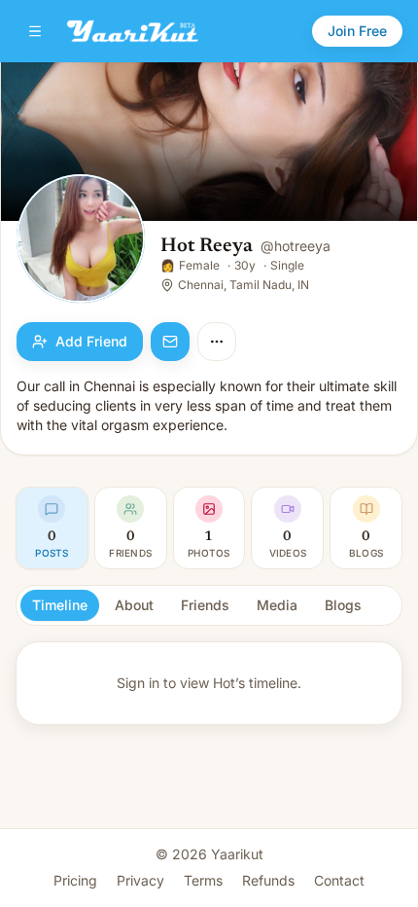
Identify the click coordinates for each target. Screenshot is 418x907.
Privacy (140, 880)
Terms (203, 880)
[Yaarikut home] (132, 31)
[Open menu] (35, 31)
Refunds (268, 880)
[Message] (170, 341)
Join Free (357, 30)
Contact (339, 880)
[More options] (216, 341)
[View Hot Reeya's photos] (81, 240)
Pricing (75, 880)
